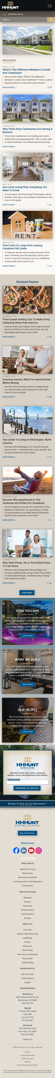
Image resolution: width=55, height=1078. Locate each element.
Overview (27, 929)
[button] (49, 5)
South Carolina (27, 914)
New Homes (27, 873)
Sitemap (27, 1062)
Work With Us (27, 968)
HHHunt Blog (27, 962)
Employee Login (27, 1058)
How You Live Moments (27, 954)
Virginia (27, 901)
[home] (13, 6)
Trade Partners (27, 978)
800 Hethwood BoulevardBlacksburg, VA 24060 (27, 997)
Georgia (27, 918)
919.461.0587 (27, 1020)
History (27, 942)
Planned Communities (27, 877)
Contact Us (27, 1039)
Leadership (27, 938)
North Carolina (27, 910)
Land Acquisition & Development (27, 881)
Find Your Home (27, 892)
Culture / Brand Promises (27, 934)
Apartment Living (27, 869)
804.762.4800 (27, 1034)
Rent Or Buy (27, 950)
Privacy (27, 1052)
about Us (27, 924)
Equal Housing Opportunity (27, 1065)
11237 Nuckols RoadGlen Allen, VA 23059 (27, 1028)
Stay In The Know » (27, 833)
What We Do (27, 863)
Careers (27, 982)
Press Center (27, 958)
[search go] (51, 19)
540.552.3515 (27, 1003)
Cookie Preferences (27, 1055)
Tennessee (27, 906)
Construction (27, 885)
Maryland (28, 897)
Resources (27, 946)
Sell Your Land (27, 974)
